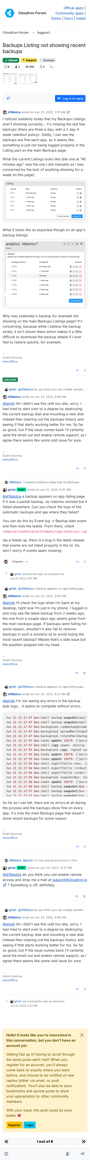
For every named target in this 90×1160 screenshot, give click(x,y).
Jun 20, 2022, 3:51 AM (50, 112)
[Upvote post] (77, 370)
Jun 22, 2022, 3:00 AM (50, 596)
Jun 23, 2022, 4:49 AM (50, 396)
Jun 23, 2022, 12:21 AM (56, 867)
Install (81, 18)
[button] (6, 1154)
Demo (56, 18)
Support (30, 60)
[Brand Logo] (9, 13)
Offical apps (73, 8)
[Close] (82, 1035)
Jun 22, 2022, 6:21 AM (50, 694)
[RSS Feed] (51, 66)
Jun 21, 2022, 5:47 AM (55, 489)
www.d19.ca (10, 361)
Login (30, 1125)
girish (12, 389)
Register (14, 1125)
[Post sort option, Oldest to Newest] (8, 98)
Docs (68, 18)
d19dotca (14, 112)
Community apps (69, 13)
